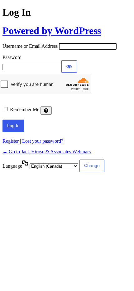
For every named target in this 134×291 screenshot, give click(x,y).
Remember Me (24, 109)
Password (12, 57)
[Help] (46, 110)
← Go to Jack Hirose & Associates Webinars (46, 151)
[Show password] (69, 66)
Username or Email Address (30, 46)
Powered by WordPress (51, 30)
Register (10, 141)
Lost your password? (42, 141)
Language (12, 166)
